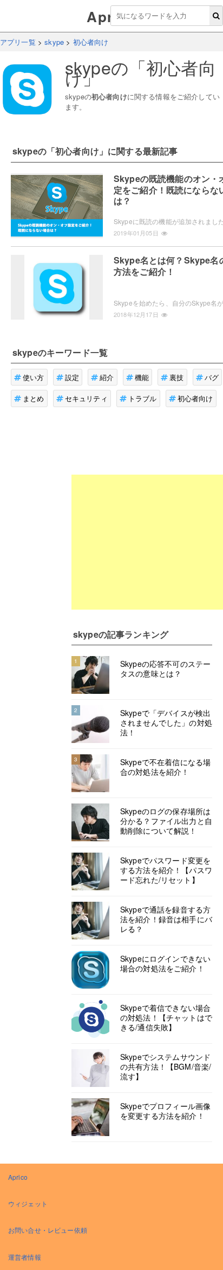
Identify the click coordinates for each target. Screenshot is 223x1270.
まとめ (33, 398)
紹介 (107, 377)
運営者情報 (24, 1256)
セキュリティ (86, 398)
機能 (142, 377)
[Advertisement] (147, 542)
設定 (72, 377)
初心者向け (195, 398)
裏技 (176, 377)
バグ (212, 377)
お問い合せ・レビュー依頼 (47, 1229)
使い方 (33, 377)
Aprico (18, 1176)
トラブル (142, 398)
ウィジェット (28, 1203)
